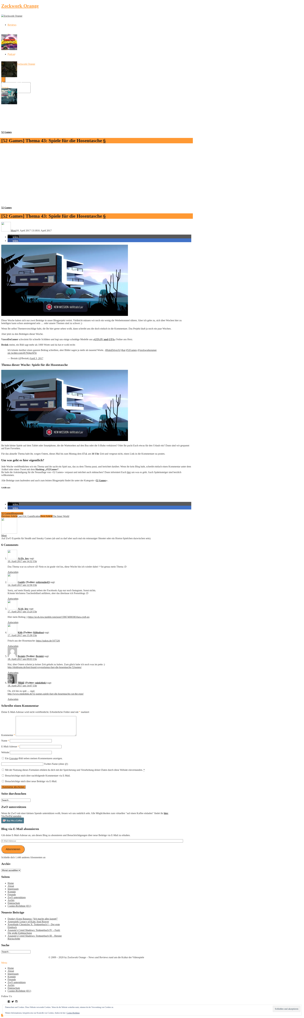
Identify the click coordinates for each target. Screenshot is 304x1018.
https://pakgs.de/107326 (48, 640)
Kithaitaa (38, 632)
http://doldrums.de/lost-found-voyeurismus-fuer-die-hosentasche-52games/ (45, 667)
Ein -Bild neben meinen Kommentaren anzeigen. (34, 758)
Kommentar (8, 735)
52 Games (6, 132)
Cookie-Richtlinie (73, 1013)
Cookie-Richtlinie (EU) (19, 906)
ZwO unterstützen (17, 897)
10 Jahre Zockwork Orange (21, 64)
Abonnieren (13, 849)
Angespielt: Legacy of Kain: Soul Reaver (28, 921)
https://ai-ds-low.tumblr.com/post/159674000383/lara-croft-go (58, 617)
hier (129, 472)
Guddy (21, 582)
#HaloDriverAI (112, 350)
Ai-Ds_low (23, 558)
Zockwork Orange (20, 5)
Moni (4, 535)
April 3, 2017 (36, 358)
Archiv (11, 900)
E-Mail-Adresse (10, 746)
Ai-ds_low (23, 608)
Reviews (12, 24)
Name (5, 740)
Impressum (13, 889)
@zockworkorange (147, 350)
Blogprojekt (17, 513)
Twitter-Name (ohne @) (56, 764)
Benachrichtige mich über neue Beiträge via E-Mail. (31, 781)
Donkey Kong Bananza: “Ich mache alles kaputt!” (33, 918)
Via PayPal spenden (11, 816)
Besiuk (21, 656)
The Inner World (61, 516)
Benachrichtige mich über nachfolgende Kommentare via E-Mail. (37, 775)
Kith (20, 632)
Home (11, 883)
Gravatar (13, 758)
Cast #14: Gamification (28, 516)
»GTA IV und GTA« (104, 339)
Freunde (12, 894)
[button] (13, 237)
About (11, 886)
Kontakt (12, 891)
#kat (123, 350)
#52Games (131, 350)
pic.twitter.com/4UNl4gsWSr (22, 353)
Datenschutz (14, 903)
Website (5, 752)
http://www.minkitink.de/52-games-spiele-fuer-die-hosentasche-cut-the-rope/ (46, 693)
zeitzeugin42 (42, 582)
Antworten (13, 572)
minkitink (40, 682)
